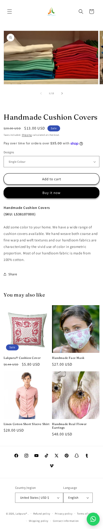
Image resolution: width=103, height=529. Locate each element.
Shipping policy (39, 521)
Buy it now (51, 192)
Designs (9, 152)
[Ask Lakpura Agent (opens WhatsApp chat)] (93, 519)
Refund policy (41, 513)
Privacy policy (64, 513)
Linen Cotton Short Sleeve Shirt (27, 424)
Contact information (66, 521)
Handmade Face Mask (68, 358)
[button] (9, 11)
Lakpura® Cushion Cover (22, 358)
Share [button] (12, 274)
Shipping (27, 134)
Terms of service (87, 513)
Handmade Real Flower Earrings (69, 426)
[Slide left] (41, 93)
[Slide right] (62, 93)
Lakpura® (21, 513)
